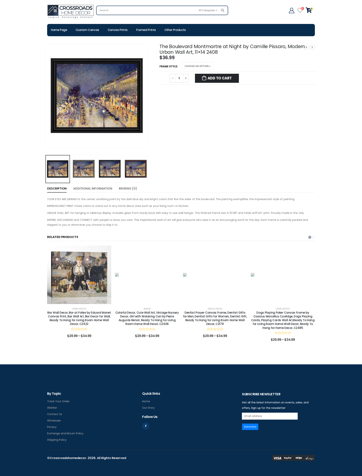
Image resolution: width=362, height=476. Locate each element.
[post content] (79, 275)
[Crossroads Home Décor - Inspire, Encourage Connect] (70, 11)
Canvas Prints (118, 30)
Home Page (59, 30)
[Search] (223, 10)
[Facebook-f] (145, 426)
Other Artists (79, 308)
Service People (215, 308)
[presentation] (46, 95)
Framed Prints (146, 30)
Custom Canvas (87, 30)
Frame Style (168, 66)
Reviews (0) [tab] (128, 188)
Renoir (147, 308)
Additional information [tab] (92, 188)
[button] (309, 237)
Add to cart (220, 78)
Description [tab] (57, 188)
